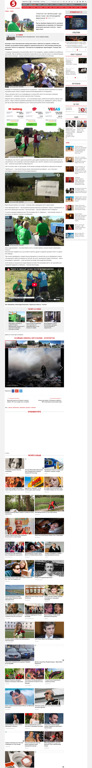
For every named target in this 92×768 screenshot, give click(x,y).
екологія (28, 407)
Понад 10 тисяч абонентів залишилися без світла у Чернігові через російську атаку (77, 47)
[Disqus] (34, 434)
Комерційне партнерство (69, 108)
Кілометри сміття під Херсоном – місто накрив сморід (32, 36)
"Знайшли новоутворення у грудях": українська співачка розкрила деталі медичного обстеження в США (79, 181)
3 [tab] (77, 49)
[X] (74, 1)
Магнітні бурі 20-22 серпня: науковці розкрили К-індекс (79, 235)
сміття (10, 407)
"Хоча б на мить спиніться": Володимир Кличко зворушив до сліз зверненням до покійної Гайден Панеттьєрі (81, 150)
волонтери (16, 407)
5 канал (31, 30)
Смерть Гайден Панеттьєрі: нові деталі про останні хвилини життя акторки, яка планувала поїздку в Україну (81, 217)
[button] (21, 344)
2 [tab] (81, 29)
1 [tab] (70, 29)
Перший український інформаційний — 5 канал (13, 4)
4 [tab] (79, 49)
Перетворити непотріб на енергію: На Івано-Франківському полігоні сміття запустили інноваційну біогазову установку (16, 326)
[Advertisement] (34, 116)
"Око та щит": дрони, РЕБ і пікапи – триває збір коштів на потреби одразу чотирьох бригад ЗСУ (72, 72)
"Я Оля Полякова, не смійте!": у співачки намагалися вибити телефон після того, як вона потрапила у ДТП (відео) (80, 170)
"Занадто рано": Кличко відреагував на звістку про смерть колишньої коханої (81, 199)
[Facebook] (61, 1)
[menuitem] (25, 4)
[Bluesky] (80, 1)
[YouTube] (83, 1)
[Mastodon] (77, 1)
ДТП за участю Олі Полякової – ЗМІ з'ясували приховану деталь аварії (80, 227)
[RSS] (85, 1)
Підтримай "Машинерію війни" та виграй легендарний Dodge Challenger (71, 62)
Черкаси (53, 18)
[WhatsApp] (72, 1)
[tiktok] (66, 1)
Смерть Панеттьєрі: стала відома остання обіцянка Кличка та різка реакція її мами (80, 207)
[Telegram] (69, 1)
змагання (22, 407)
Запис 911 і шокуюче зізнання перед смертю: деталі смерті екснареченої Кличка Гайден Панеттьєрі (81, 160)
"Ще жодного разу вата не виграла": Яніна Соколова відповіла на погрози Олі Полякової (81, 190)
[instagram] (63, 1)
